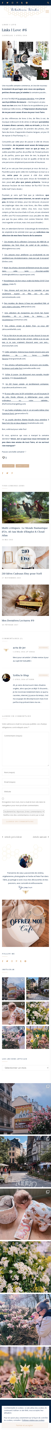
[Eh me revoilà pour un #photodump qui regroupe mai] (13, 1013)
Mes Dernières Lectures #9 (18, 620)
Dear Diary (8, 466)
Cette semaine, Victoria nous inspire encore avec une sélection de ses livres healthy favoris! (25, 355)
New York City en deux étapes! (14, 423)
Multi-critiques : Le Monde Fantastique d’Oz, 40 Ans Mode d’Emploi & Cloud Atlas (25, 531)
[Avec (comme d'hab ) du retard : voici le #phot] (13, 1037)
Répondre (43, 647)
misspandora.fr (19, 378)
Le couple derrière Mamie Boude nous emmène (26, 419)
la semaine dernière (26, 98)
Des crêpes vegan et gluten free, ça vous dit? (27, 326)
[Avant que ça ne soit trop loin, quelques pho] (37, 988)
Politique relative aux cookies (33, 1420)
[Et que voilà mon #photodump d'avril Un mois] (37, 1013)
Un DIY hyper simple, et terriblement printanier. (27, 384)
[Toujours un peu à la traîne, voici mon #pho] (37, 1037)
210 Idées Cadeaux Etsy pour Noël (22, 573)
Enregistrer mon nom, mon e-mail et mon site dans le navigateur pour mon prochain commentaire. (23, 804)
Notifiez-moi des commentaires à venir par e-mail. (23, 815)
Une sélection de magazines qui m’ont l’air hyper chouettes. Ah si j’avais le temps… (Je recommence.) (25, 316)
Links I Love (9, 25)
